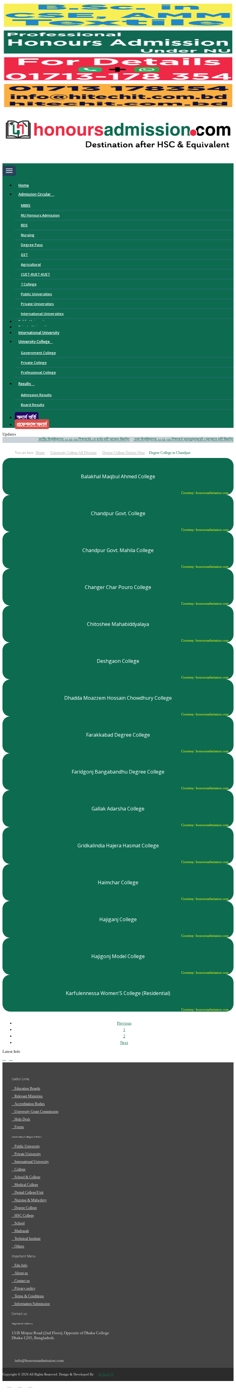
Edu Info (20, 1265)
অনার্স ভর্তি (26, 417)
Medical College (26, 1185)
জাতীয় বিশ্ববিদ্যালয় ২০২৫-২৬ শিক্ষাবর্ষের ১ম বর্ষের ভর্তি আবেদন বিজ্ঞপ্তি (74, 439)
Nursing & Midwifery (30, 1200)
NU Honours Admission (40, 215)
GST (24, 254)
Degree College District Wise (123, 453)
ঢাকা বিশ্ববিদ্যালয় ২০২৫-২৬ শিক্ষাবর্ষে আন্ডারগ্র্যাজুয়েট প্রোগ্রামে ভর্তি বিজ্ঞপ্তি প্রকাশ (179, 439)
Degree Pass (32, 244)
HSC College (24, 1215)
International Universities (42, 313)
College (20, 1169)
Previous (124, 1023)
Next (124, 1042)
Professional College (38, 372)
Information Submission (32, 1304)
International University (38, 332)
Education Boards (27, 1088)
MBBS (25, 205)
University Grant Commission (36, 1111)
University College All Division (73, 453)
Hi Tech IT (106, 1374)
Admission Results (36, 394)
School (19, 1223)
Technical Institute (27, 1238)
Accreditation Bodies (29, 1104)
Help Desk (22, 1119)
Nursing (27, 235)
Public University (27, 1146)
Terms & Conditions (29, 1296)
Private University (27, 1154)
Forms (19, 1127)
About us (21, 1273)
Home (23, 185)
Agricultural (31, 264)
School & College (27, 1177)
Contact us (22, 1281)
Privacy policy (24, 1288)
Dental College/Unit (28, 1192)
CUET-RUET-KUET (35, 274)
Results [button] (25, 383)
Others (19, 1246)
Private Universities (37, 303)
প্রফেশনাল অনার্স (32, 424)
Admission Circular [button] (35, 194)
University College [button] (34, 341)
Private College (34, 362)
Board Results (32, 404)
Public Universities (36, 294)
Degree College (25, 1208)
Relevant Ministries (28, 1096)
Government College (38, 352)
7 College (29, 284)
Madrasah (21, 1231)
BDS (24, 225)
